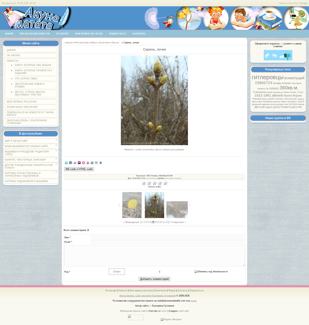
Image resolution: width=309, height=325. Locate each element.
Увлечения (160, 290)
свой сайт (183, 311)
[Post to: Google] (75, 162)
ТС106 (300, 92)
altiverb (277, 95)
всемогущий (294, 78)
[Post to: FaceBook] (70, 162)
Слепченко (259, 92)
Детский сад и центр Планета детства (278, 107)
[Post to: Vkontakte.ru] (101, 162)
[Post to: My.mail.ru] (92, 162)
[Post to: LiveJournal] (96, 162)
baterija (301, 104)
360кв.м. (289, 87)
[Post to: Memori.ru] (83, 162)
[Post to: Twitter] (66, 162)
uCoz (164, 311)
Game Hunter (289, 92)
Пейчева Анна (259, 99)
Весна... (116, 42)
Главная (68, 42)
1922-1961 (262, 95)
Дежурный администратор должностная (270, 104)
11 (163, 222)
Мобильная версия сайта (133, 311)
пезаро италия (282, 83)
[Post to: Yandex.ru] (88, 162)
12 (166, 222)
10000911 (274, 88)
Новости (122, 290)
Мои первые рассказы (141, 290)
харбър (300, 99)
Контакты (183, 290)
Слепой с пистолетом (285, 99)
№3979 (301, 102)
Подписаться (197, 290)
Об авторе (110, 290)
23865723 (263, 83)
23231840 (293, 104)
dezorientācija (151, 178)
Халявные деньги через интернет (280, 101)
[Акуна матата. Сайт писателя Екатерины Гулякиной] (36, 28)
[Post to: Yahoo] (79, 162)
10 (160, 222)
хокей (271, 98)
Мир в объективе (100, 42)
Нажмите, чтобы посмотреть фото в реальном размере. (154, 149)
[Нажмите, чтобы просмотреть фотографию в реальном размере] (154, 101)
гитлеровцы (268, 77)
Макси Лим (257, 102)
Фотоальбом (82, 42)
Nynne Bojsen (293, 95)
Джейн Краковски (275, 92)
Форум (172, 290)
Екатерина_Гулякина (173, 178)
